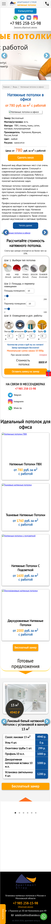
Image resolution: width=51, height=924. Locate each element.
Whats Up (18, 408)
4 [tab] (27, 812)
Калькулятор (25, 11)
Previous (4, 55)
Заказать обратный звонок (25, 27)
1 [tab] (15, 812)
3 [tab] (23, 812)
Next (46, 55)
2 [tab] (19, 812)
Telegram (17, 395)
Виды (15, 87)
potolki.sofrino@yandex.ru (27, 915)
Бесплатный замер (26, 647)
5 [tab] (31, 812)
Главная (6, 87)
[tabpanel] (26, 739)
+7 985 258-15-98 (25, 23)
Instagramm (19, 401)
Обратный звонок (25, 907)
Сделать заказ (25, 157)
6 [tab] (35, 812)
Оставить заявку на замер (25, 371)
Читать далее (25, 225)
